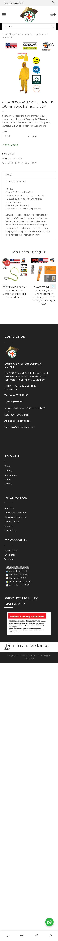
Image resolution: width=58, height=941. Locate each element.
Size (4, 131)
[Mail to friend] (26, 163)
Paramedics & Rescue (35, 34)
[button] (53, 286)
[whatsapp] (33, 163)
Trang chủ (7, 34)
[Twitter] (12, 163)
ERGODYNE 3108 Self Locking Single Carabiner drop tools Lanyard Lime (14, 292)
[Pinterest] (22, 163)
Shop (18, 34)
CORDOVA (16, 158)
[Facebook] (15, 163)
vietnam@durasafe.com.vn (19, 426)
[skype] (36, 163)
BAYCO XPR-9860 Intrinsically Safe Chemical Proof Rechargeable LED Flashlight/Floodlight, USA (43, 295)
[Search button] (53, 27)
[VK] (19, 163)
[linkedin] (29, 163)
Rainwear (7, 37)
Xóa (35, 136)
